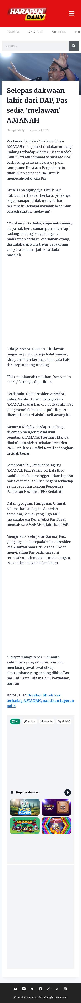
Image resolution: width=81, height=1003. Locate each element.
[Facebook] (40, 988)
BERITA (13, 32)
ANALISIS (35, 32)
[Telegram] (57, 988)
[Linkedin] (65, 988)
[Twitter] (32, 988)
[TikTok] (48, 988)
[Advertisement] (40, 304)
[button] (69, 13)
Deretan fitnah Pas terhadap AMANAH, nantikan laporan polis (40, 700)
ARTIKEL (59, 32)
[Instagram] (24, 988)
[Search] (74, 46)
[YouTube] (15, 988)
